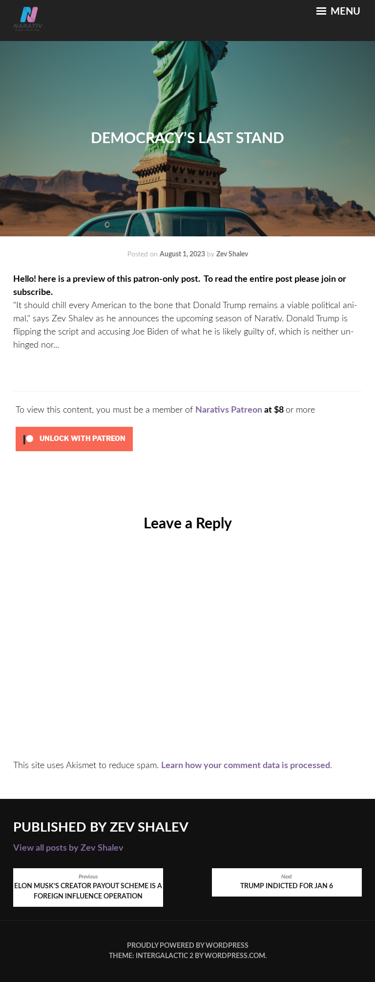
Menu (344, 12)
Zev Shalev (232, 254)
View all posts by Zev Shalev (68, 848)
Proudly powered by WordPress (188, 945)
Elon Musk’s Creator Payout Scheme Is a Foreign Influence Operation (88, 887)
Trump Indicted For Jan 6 (286, 882)
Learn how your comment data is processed (245, 765)
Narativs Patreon (228, 410)
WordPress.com (235, 956)
